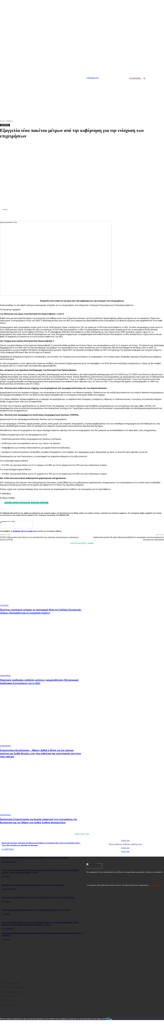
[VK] (106, 216)
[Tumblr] (98, 216)
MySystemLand (155, 885)
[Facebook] (42, 216)
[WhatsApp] (66, 216)
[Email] (82, 216)
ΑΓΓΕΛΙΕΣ (4, 605)
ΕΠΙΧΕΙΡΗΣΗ (5, 676)
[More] (122, 215)
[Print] (90, 216)
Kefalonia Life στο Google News (25, 531)
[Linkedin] (74, 216)
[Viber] (114, 216)
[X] (50, 216)
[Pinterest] (58, 216)
